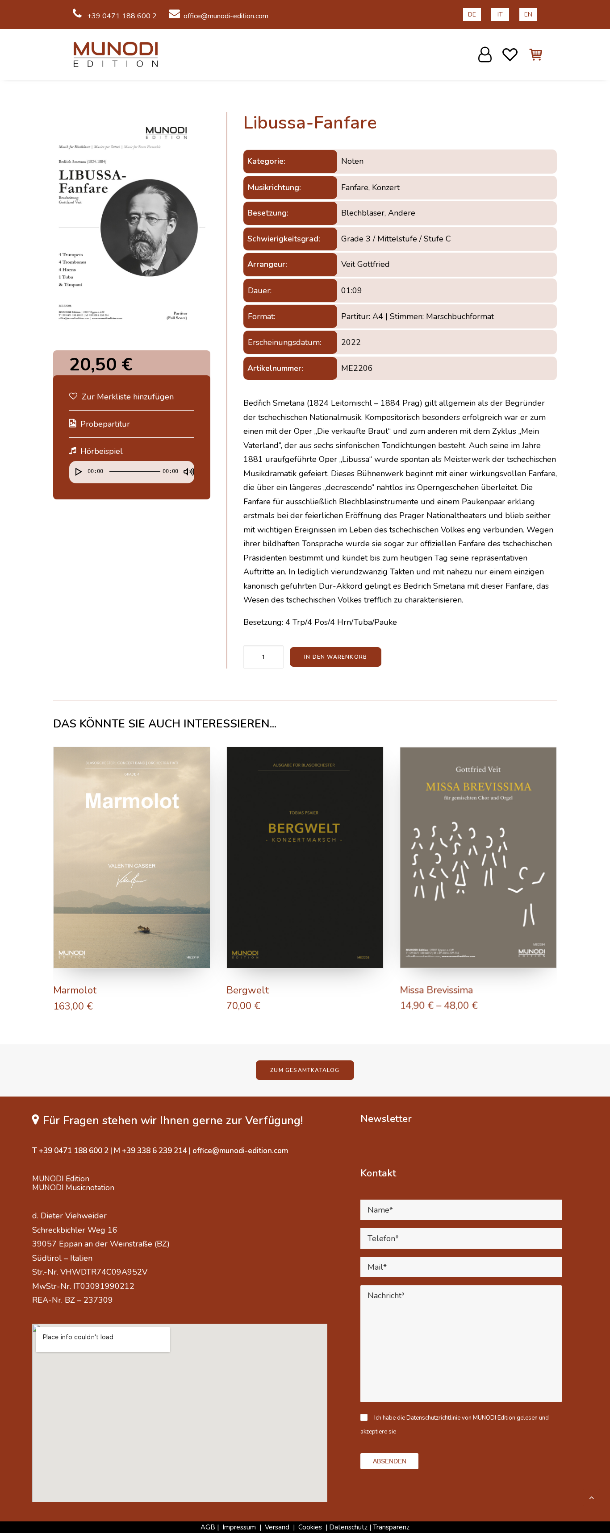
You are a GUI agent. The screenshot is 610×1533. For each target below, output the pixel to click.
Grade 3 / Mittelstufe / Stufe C (396, 238)
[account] (486, 54)
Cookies (311, 1527)
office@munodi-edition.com (226, 16)
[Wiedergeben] (75, 467)
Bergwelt (247, 990)
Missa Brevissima (436, 990)
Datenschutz (348, 1527)
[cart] (530, 54)
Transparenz (391, 1527)
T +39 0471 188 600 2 (70, 1151)
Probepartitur (105, 424)
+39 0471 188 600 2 (121, 16)
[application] (131, 474)
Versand (277, 1527)
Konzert (386, 187)
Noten (352, 161)
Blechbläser (362, 213)
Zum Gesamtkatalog (304, 1070)
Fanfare (354, 187)
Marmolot (74, 990)
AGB (208, 1527)
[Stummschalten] (185, 467)
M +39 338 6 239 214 (150, 1151)
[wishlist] (510, 54)
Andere (401, 213)
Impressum (239, 1527)
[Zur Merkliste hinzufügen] (199, 758)
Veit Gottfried (365, 264)
